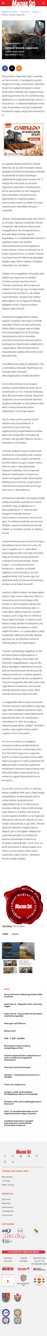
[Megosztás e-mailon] (19, 68)
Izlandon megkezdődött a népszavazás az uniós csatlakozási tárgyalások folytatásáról (22, 1058)
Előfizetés (6, 1199)
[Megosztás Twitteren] (12, 68)
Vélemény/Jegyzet (13, 44)
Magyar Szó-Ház (8, 1259)
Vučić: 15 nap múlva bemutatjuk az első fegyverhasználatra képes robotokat (21, 1112)
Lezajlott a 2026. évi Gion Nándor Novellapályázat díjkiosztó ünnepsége (20, 1093)
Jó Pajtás (6, 1181)
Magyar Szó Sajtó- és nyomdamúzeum (39, 1261)
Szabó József (18, 52)
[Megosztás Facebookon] (5, 68)
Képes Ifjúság (8, 1185)
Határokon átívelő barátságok (17, 1067)
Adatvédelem (7, 1207)
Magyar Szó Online (9, 12)
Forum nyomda (23, 1259)
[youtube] (21, 1156)
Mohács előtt (10, 1031)
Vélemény (25, 12)
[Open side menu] (3, 3)
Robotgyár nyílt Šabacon (15, 1023)
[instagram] (37, 1156)
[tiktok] (29, 1156)
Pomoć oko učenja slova (14, 1085)
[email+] (13, 1162)
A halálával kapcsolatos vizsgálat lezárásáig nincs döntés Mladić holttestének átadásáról (18, 1123)
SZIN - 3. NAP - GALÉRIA (14, 1038)
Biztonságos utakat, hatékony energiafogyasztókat (17, 1047)
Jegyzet (35, 12)
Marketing (6, 1203)
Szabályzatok (8, 1211)
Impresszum (7, 1215)
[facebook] (5, 1156)
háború (15, 934)
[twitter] (13, 1156)
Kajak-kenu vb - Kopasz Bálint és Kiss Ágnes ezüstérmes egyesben (23, 1015)
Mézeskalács (7, 1177)
